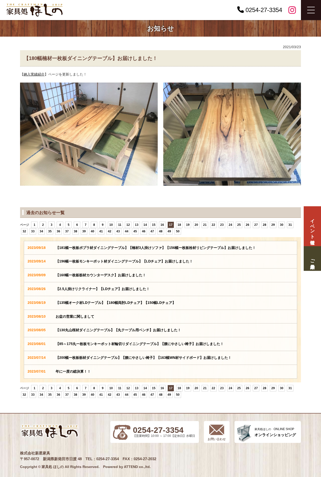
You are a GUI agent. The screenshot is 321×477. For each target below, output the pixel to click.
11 (119, 225)
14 (145, 225)
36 (58, 231)
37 (67, 231)
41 (101, 231)
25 (239, 225)
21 (205, 225)
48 (161, 231)
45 (135, 231)
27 (256, 225)
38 (75, 231)
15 (153, 225)
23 (222, 225)
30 (281, 225)
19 (188, 225)
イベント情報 (312, 226)
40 (92, 231)
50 (178, 231)
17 (171, 225)
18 (179, 225)
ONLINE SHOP (275, 432)
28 (264, 225)
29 (273, 225)
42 (109, 231)
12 (128, 225)
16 (162, 225)
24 (230, 225)
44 (126, 231)
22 (213, 225)
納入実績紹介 (34, 74)
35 (50, 231)
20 (196, 225)
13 (136, 225)
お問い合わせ (217, 439)
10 (111, 225)
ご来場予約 (312, 258)
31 (290, 225)
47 (152, 231)
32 (24, 231)
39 (84, 231)
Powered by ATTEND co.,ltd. (127, 467)
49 (169, 231)
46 (143, 231)
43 (118, 231)
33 (33, 231)
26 (247, 225)
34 (41, 231)
